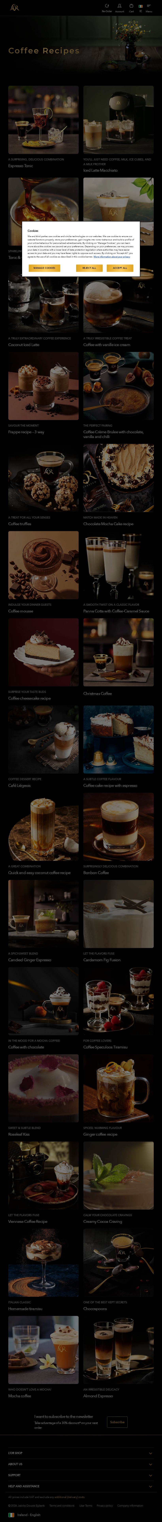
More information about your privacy (112, 256)
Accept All (120, 268)
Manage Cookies (44, 268)
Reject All (89, 268)
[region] (81, 249)
